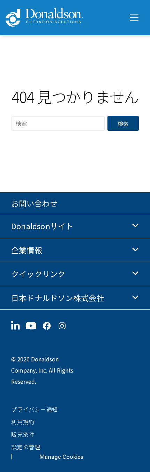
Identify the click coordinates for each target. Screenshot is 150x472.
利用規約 (23, 422)
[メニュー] (133, 18)
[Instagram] (65, 326)
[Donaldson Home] (64, 18)
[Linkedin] (18, 326)
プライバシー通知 (34, 409)
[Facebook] (49, 326)
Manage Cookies (61, 456)
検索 (123, 123)
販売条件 (23, 434)
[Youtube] (33, 326)
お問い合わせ (34, 203)
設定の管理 (25, 447)
